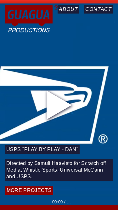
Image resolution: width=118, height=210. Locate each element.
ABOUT (68, 9)
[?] (29, 20)
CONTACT (98, 9)
